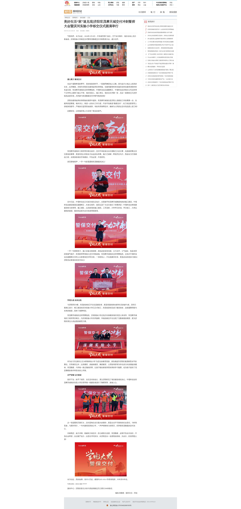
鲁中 (144, 2)
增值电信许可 (97, 501)
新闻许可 (88, 501)
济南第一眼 (86, 2)
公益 (144, 5)
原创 (93, 5)
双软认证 (106, 501)
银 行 (153, 12)
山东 (99, 5)
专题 (117, 5)
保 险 (162, 12)
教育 (123, 5)
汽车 (139, 2)
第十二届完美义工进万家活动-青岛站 (158, 85)
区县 (171, 2)
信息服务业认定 (115, 501)
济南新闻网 (86, 5)
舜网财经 (75, 17)
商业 (139, 5)
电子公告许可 (126, 501)
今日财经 (142, 12)
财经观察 (82, 17)
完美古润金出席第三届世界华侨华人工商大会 (161, 60)
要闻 (93, 2)
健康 (123, 2)
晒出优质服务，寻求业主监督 (156, 66)
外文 (171, 5)
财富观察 (173, 12)
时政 (99, 2)
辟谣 (117, 2)
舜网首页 (67, 17)
